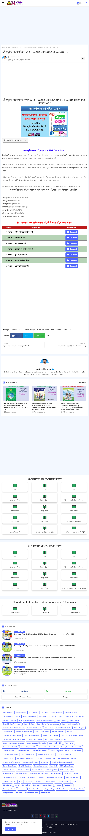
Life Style (22, 777)
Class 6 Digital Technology (12, 724)
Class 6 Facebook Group (23, 697)
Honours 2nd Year (23, 770)
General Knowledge (40, 766)
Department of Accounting (67, 758)
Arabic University (56, 712)
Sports (17, 785)
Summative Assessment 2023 (42, 785)
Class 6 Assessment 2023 (45, 720)
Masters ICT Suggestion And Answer (51, 777)
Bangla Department (29, 716)
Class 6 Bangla (29, 330)
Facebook (17, 336)
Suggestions (26, 785)
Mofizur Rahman (43, 369)
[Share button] (48, 335)
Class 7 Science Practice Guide (71, 747)
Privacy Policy (43, 824)
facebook (24, 691)
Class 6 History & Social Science (13, 728)
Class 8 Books (76, 751)
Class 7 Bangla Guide (50, 735)
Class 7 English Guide (35, 739)
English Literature (25, 766)
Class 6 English (29, 724)
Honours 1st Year (8, 770)
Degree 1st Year (50, 758)
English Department (9, 766)
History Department (66, 766)
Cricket (39, 758)
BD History (42, 716)
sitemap (54, 824)
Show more (82, 382)
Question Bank (63, 781)
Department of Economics (11, 762)
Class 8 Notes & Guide (10, 754)
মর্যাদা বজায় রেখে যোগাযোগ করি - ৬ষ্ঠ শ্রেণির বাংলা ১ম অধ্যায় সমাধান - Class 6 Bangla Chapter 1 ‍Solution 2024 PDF (16, 406)
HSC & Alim (64, 770)
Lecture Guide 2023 (15, 47)
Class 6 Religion (79, 728)
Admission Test (21, 712)
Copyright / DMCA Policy (69, 824)
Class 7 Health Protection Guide (55, 739)
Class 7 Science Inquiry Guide (48, 747)
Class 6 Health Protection (70, 724)
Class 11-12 (80, 716)
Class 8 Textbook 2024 (28, 754)
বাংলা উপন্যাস (19, 793)
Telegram (66, 697)
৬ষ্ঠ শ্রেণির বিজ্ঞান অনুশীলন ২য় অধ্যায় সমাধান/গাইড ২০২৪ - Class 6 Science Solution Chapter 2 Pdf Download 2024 (44, 406)
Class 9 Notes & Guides (46, 754)
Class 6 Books (74, 720)
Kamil (76, 773)
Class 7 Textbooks (23, 751)
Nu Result (28, 781)
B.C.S (18, 716)
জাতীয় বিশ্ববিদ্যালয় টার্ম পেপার (77, 789)
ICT (72, 770)
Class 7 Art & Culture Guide (12, 735)
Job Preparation (56, 773)
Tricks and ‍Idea (62, 789)
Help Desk (53, 766)
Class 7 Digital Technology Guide (72, 735)
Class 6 (13, 720)
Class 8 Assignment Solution (60, 751)
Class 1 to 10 (69, 716)
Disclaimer (51, 827)
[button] (86, 3)
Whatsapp (40, 336)
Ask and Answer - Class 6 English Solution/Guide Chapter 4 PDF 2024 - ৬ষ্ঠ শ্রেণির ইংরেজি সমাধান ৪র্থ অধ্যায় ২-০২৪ (72, 406)
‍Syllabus (58, 785)
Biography (52, 716)
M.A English (32, 777)
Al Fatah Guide (16, 330)
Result (74, 781)
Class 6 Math (49, 728)
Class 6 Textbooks (58, 731)
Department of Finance (30, 762)
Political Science (50, 781)
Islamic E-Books (21, 773)
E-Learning (45, 762)
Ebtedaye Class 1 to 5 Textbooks (62, 762)
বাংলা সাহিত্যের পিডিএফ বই (31, 793)
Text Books (22, 789)
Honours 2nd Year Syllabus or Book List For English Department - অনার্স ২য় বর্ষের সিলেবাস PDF (44, 657)
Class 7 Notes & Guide (10, 747)
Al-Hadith (44, 712)
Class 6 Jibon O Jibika (34, 728)
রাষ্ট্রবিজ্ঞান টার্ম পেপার (45, 793)
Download (73, 232)
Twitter (29, 336)
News (20, 781)
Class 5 (5, 720)
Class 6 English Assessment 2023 (48, 724)
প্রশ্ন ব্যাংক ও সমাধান (8, 793)
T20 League (68, 785)
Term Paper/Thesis (9, 789)
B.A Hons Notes (8, 716)
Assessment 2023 (71, 712)
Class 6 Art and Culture (26, 720)
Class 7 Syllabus (8, 751)
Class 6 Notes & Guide (45, 330)
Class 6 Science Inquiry (24, 731)
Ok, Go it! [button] (10, 829)
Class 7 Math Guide (55, 743)
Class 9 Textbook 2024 (64, 754)
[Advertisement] (44, 25)
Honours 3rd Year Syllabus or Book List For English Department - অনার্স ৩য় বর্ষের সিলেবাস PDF (44, 646)
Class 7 (69, 731)
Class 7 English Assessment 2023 (14, 739)
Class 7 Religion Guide (28, 747)
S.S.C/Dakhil (7, 785)
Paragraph (38, 781)
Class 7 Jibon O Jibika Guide (36, 743)
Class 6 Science (8, 731)
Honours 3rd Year (37, 770)
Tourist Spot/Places (35, 789)
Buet (60, 716)
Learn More (18, 824)
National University (9, 781)
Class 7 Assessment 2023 (32, 735)
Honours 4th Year (51, 770)
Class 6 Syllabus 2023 (42, 731)
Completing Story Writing (25, 758)
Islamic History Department (39, 773)
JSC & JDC (67, 773)
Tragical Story (49, 789)
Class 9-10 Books (8, 758)
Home (4, 47)
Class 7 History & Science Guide (13, 743)
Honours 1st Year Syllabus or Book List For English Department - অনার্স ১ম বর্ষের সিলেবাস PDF (44, 634)
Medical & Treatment (72, 777)
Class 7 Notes (69, 743)
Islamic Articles (8, 773)
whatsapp (67, 691)
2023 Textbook (8, 712)
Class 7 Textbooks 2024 (39, 751)
